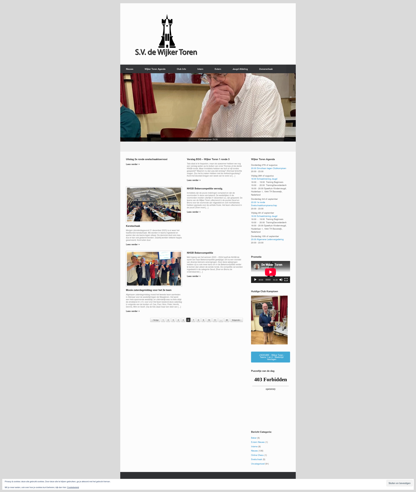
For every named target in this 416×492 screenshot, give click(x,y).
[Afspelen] (255, 279)
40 (227, 320)
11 (215, 320)
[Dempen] (281, 279)
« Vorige (155, 320)
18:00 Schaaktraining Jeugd (264, 178)
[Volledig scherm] (286, 279)
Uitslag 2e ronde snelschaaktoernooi (146, 159)
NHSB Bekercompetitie (200, 252)
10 (209, 320)
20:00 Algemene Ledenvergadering (267, 239)
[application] (270, 272)
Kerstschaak (133, 226)
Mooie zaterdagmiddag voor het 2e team (148, 290)
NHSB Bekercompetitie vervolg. (205, 188)
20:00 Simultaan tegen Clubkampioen (268, 168)
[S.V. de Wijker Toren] (166, 34)
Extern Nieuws (258, 442)
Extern (218, 68)
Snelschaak (256, 459)
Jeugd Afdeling (240, 68)
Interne (254, 446)
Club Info (181, 68)
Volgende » (236, 320)
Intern (200, 68)
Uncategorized (258, 463)
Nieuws (129, 68)
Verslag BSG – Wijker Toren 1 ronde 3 (208, 159)
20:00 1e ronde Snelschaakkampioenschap (264, 204)
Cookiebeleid (73, 487)
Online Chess (257, 455)
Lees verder (132, 164)
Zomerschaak (266, 68)
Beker (254, 437)
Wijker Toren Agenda (155, 68)
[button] (291, 69)
